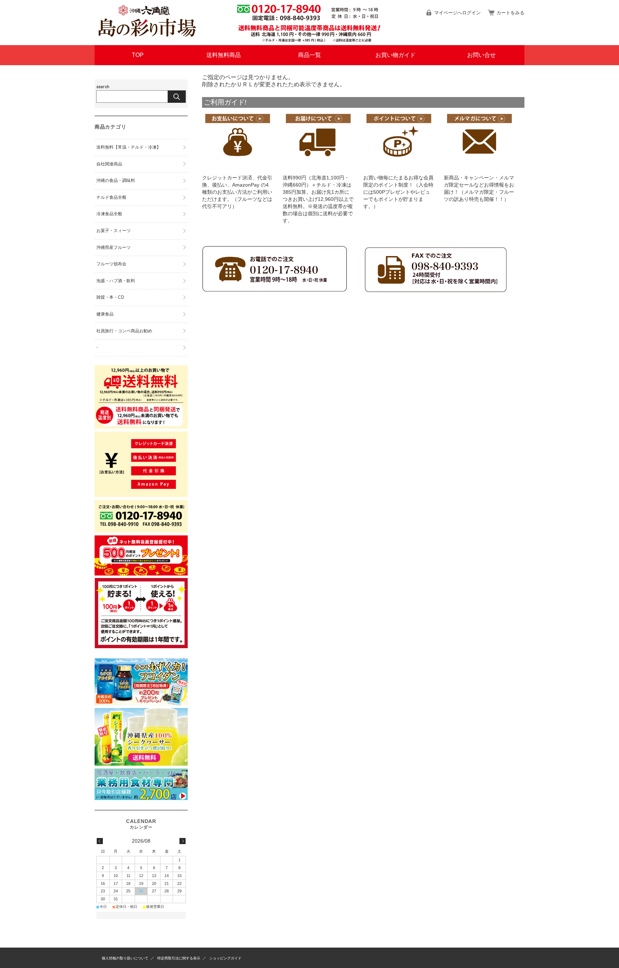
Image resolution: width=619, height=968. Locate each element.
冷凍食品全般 (109, 213)
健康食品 (105, 314)
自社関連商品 (109, 164)
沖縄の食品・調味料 (115, 180)
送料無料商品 (223, 55)
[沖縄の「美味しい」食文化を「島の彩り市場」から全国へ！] (147, 40)
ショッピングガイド (225, 958)
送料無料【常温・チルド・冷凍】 (128, 147)
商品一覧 (309, 55)
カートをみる (510, 12)
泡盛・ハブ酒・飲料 (115, 280)
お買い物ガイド (395, 55)
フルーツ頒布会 (111, 263)
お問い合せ (481, 55)
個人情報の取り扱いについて (125, 958)
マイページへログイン (457, 12)
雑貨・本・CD (110, 297)
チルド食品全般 (111, 197)
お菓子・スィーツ (113, 230)
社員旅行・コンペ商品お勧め (124, 330)
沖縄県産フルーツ (113, 247)
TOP (138, 55)
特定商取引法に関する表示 (178, 958)
